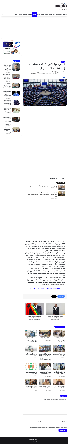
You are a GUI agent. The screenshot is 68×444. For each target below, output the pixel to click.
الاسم (65, 416)
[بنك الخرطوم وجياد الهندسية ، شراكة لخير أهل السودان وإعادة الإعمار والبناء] (59, 348)
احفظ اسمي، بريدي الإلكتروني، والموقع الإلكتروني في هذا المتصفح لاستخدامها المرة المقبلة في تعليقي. (47, 427)
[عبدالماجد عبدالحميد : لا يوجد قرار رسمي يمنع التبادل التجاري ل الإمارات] (31, 348)
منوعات (25, 14)
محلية (50, 14)
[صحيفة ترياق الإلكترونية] (61, 6)
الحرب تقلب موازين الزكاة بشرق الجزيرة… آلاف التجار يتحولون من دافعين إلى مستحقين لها (45, 388)
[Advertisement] (34, 27)
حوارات (38, 14)
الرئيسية (65, 14)
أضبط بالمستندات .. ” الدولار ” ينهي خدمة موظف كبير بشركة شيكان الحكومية (31, 372)
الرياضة (20, 14)
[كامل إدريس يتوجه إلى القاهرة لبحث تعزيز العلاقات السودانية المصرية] (16, 102)
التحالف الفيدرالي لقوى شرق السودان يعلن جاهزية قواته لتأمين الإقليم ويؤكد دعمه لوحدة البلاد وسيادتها (7, 77)
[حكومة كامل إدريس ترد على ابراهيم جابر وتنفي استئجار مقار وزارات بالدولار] (59, 382)
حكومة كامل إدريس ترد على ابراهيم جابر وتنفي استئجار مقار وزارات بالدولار (59, 388)
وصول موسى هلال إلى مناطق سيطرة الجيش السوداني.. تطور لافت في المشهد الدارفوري (7, 111)
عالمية (46, 14)
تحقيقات (30, 14)
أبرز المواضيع (59, 14)
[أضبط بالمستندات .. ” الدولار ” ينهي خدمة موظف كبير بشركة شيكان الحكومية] (31, 366)
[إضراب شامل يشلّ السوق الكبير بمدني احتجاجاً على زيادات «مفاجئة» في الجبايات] (61, 187)
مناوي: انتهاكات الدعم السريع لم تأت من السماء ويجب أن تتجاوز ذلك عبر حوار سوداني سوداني (7, 94)
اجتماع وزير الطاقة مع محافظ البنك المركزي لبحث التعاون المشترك (31, 388)
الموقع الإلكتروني (41, 421)
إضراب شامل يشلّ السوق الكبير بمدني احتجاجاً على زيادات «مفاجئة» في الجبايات (42, 186)
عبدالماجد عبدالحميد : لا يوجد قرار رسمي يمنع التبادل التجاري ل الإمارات (31, 354)
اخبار (54, 14)
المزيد (16, 14)
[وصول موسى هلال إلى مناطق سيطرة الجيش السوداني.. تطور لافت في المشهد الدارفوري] (16, 110)
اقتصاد (34, 14)
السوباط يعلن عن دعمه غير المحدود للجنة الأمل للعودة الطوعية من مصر (60, 339)
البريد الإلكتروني (64, 421)
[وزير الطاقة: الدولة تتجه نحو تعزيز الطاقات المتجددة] (45, 333)
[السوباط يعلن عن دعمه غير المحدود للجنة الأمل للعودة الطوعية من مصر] (59, 333)
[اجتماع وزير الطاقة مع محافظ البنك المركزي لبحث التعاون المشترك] (31, 382)
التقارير (42, 14)
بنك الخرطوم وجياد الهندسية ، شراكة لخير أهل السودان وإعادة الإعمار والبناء (59, 354)
